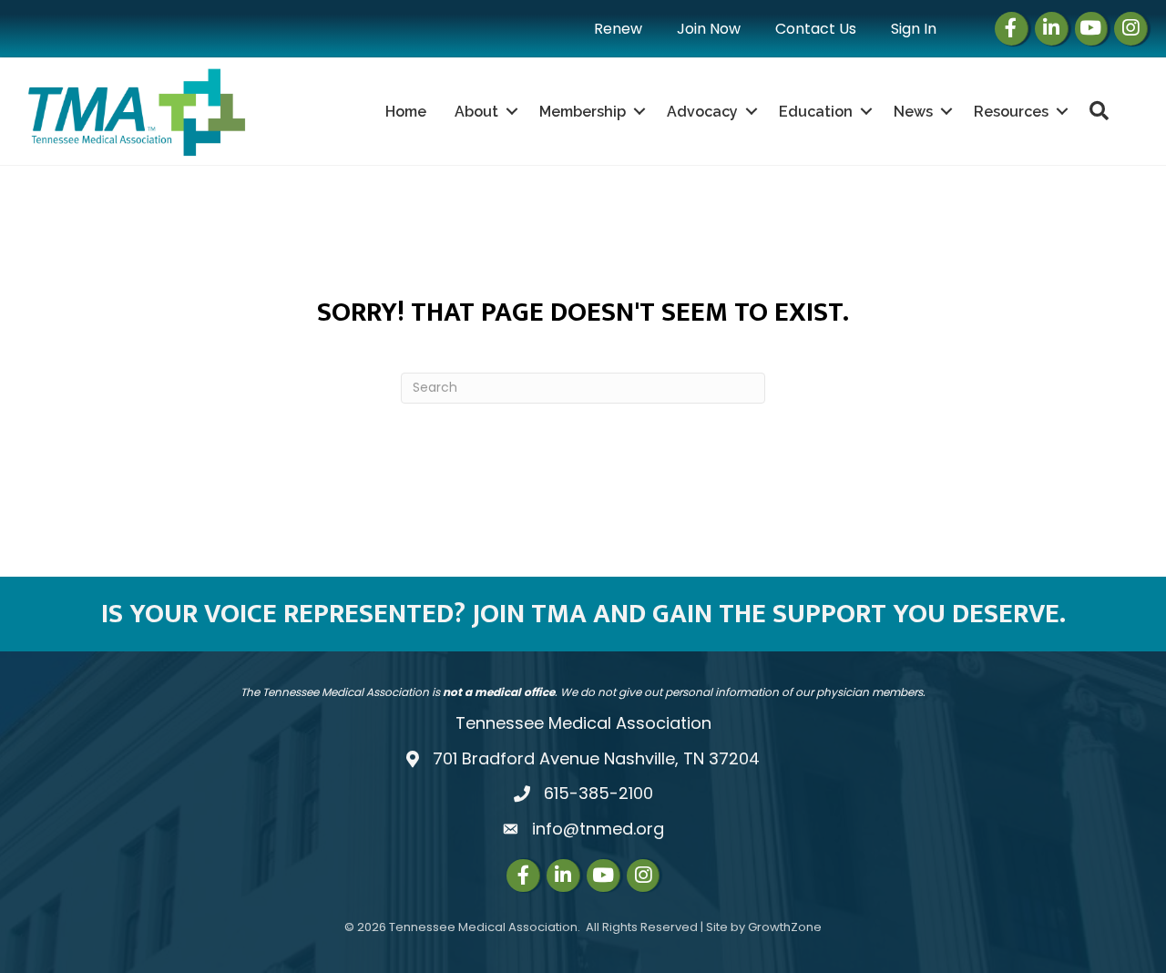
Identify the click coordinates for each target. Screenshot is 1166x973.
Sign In (913, 28)
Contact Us (815, 28)
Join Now (709, 28)
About (476, 111)
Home (405, 111)
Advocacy (702, 111)
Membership (582, 111)
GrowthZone (785, 927)
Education (816, 111)
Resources (1011, 111)
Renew (618, 28)
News (913, 111)
